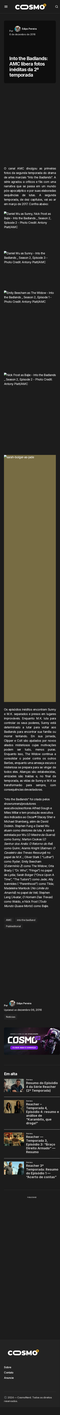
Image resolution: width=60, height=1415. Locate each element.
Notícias (10, 1016)
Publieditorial (13, 926)
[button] (6, 7)
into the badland (26, 920)
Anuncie (9, 1377)
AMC (9, 920)
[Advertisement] (30, 126)
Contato (8, 1372)
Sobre (7, 1367)
